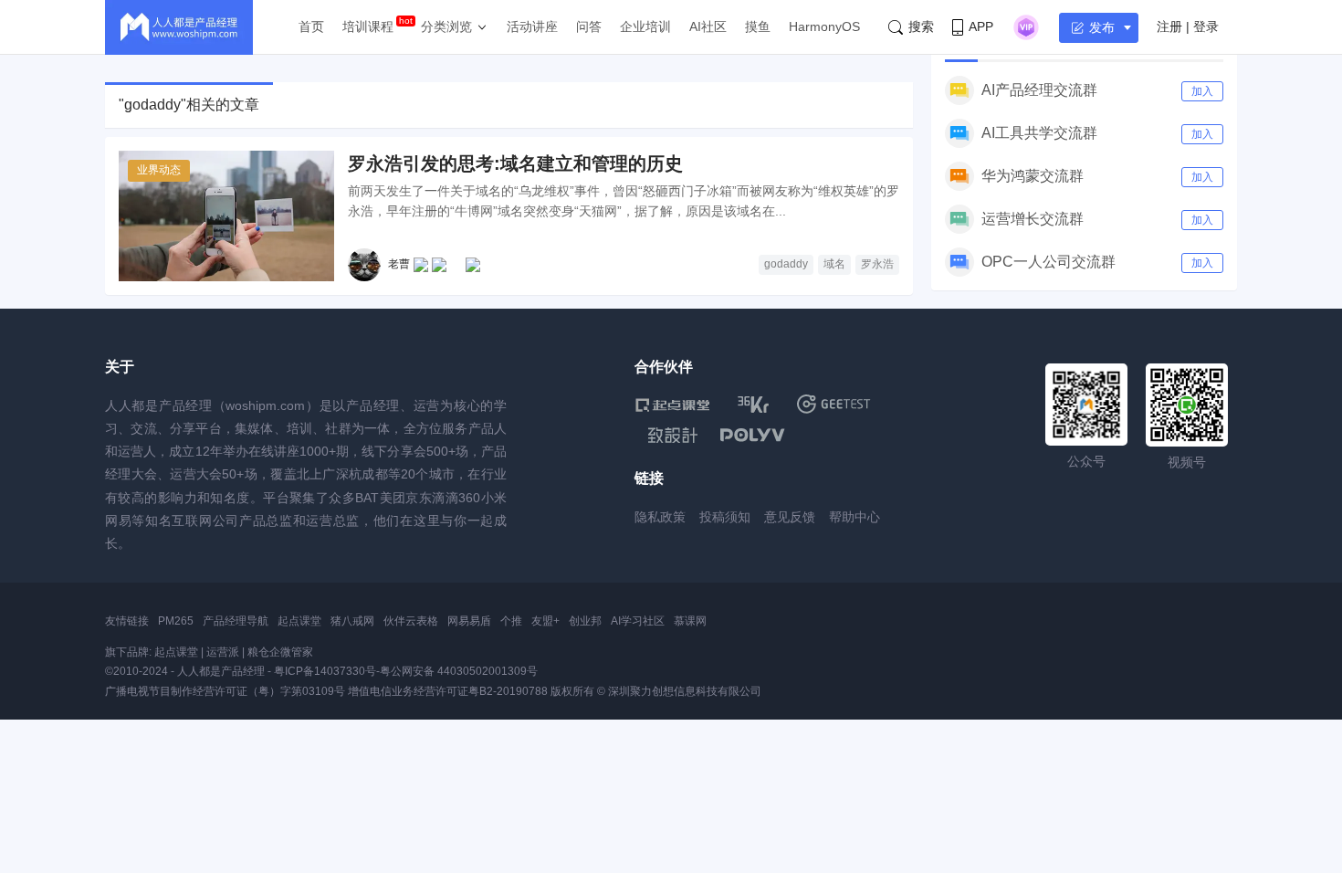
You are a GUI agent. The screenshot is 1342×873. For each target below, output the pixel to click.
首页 (311, 26)
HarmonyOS (824, 26)
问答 (589, 26)
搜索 (921, 26)
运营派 (222, 652)
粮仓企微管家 (280, 652)
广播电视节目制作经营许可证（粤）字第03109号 (225, 691)
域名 (834, 264)
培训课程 (367, 26)
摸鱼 (758, 26)
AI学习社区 (638, 621)
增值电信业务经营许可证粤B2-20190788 (448, 691)
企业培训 (645, 26)
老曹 (399, 264)
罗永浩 (877, 264)
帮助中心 (854, 517)
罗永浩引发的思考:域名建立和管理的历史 (515, 163)
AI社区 (708, 26)
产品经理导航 (235, 621)
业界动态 (159, 169)
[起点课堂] (672, 404)
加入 (1202, 91)
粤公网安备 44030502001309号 (459, 671)
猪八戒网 (352, 621)
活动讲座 (532, 26)
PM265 (176, 621)
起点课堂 (299, 621)
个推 (511, 621)
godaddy (786, 264)
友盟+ (545, 621)
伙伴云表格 (410, 621)
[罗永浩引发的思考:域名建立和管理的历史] (226, 216)
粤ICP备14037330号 (325, 671)
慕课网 (690, 621)
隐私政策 (660, 517)
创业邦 (585, 621)
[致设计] (672, 435)
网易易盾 (469, 621)
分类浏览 (446, 26)
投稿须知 (724, 517)
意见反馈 (789, 517)
